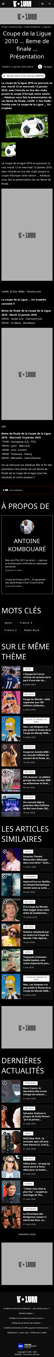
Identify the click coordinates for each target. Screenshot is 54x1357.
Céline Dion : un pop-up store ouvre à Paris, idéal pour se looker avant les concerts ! (36, 1168)
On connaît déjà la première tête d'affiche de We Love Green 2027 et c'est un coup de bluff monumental (36, 808)
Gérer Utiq (24, 1332)
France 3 (26, 622)
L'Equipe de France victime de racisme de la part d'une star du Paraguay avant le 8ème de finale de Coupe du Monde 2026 (37, 682)
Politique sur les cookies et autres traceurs (26, 1318)
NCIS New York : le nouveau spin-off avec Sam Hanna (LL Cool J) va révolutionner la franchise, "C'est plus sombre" (36, 1146)
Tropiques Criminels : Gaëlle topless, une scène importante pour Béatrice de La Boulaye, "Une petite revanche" (36, 963)
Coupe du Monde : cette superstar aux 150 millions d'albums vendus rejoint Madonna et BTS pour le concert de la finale (37, 707)
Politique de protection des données (26, 1323)
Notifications (12, 1332)
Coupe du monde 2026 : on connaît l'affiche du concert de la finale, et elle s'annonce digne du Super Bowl (36, 758)
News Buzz (31, 630)
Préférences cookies (39, 1332)
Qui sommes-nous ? (41, 1308)
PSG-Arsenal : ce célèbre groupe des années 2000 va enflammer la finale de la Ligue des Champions (37, 783)
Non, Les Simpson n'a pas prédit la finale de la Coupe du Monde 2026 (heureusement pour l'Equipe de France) (37, 733)
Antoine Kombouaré (32, 27)
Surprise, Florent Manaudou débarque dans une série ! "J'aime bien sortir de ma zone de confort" (36, 863)
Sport (8, 622)
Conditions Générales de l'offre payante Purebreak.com (26, 1328)
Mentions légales (26, 1313)
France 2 (10, 630)
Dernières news (15, 27)
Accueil (4, 27)
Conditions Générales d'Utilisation (17, 1308)
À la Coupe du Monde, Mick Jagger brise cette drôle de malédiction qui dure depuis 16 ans (36, 911)
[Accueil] (22, 4)
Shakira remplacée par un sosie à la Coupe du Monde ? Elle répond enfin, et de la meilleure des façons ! (36, 938)
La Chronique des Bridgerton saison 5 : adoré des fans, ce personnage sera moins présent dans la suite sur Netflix (36, 1221)
